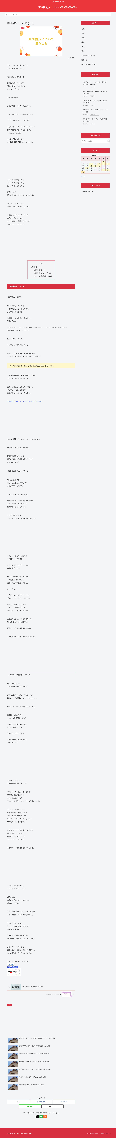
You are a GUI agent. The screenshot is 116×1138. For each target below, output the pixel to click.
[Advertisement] (41, 161)
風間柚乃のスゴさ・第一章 (42, 273)
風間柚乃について (36, 267)
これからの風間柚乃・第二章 (43, 276)
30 (107, 170)
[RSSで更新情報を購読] (45, 1116)
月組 (10, 1005)
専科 (82, 51)
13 (95, 166)
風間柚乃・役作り (39, 270)
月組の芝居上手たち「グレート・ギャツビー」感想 (24, 401)
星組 (82, 42)
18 (87, 168)
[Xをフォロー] (37, 1116)
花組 (82, 29)
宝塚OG (84, 60)
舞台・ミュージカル (88, 64)
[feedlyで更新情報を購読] (41, 1116)
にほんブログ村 (12, 967)
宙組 (82, 46)
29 (103, 170)
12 (91, 166)
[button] (52, 1106)
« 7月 (83, 176)
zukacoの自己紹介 (87, 191)
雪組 (82, 38)
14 (99, 166)
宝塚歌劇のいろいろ (88, 55)
